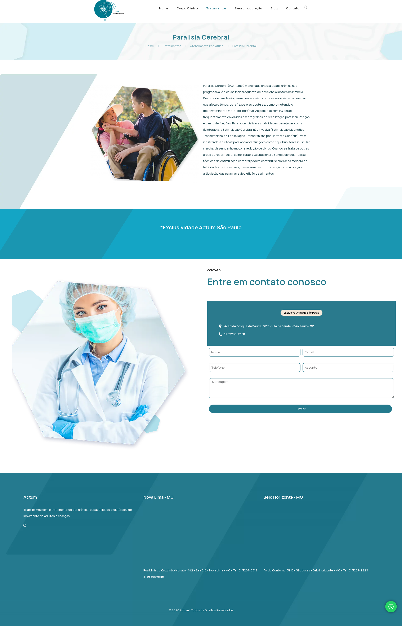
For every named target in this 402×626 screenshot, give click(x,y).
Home (150, 46)
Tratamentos (172, 46)
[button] (306, 6)
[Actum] (109, 20)
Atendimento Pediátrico (206, 46)
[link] (216, 19)
